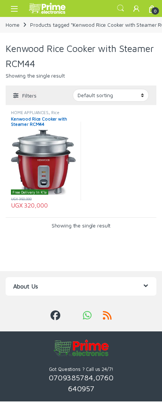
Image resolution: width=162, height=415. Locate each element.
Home (12, 24)
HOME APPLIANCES (30, 112)
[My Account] (136, 8)
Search (120, 8)
